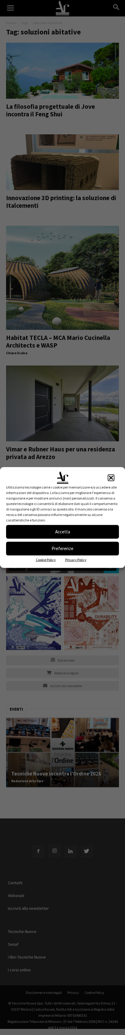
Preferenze (62, 548)
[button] (111, 478)
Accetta (62, 532)
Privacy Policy (75, 559)
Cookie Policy (46, 559)
